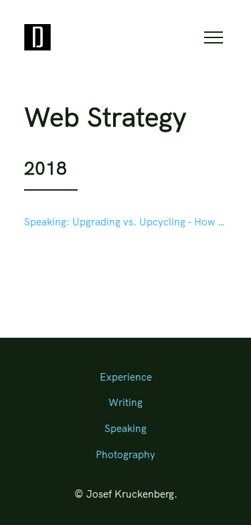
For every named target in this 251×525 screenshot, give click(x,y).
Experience (126, 377)
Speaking (125, 428)
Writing (125, 402)
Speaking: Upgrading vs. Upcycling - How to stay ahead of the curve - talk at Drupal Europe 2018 (125, 221)
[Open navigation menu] (213, 37)
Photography (125, 454)
